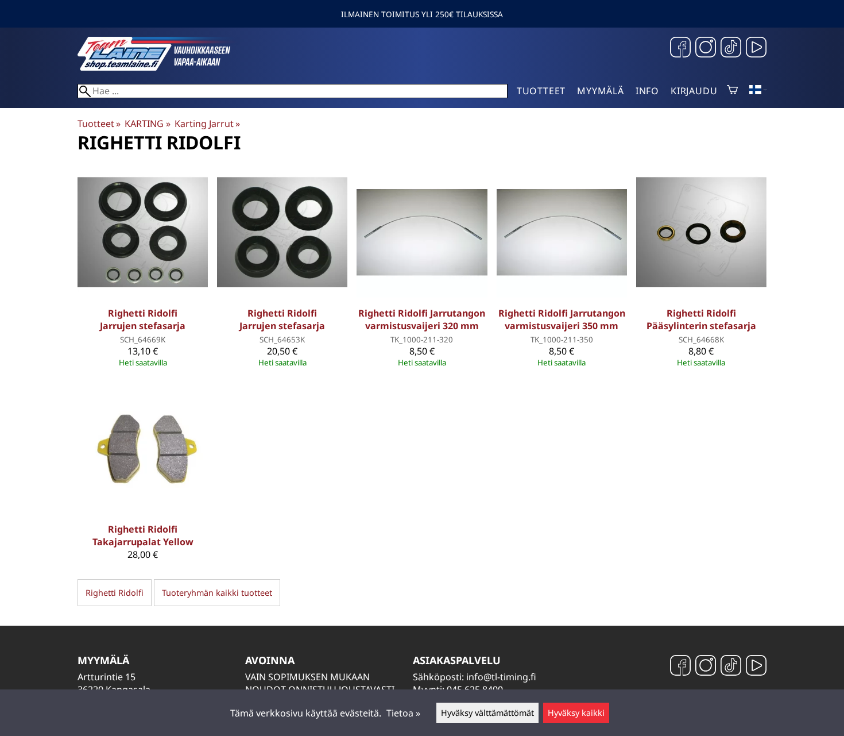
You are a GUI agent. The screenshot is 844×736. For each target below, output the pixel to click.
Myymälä (600, 90)
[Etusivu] (164, 67)
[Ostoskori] (732, 90)
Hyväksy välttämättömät (487, 712)
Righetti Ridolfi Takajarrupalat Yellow (142, 535)
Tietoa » (403, 713)
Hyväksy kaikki (576, 712)
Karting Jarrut (207, 123)
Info (647, 90)
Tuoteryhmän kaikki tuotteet (217, 592)
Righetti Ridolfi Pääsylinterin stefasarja (701, 319)
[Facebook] (680, 48)
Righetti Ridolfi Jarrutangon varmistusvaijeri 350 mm (561, 319)
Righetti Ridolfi (115, 592)
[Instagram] (705, 48)
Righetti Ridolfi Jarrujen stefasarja (142, 319)
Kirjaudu (694, 90)
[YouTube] (756, 48)
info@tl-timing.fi (501, 677)
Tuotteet (541, 90)
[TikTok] (731, 48)
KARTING (147, 123)
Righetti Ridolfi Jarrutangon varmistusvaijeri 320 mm (421, 319)
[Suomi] (757, 90)
